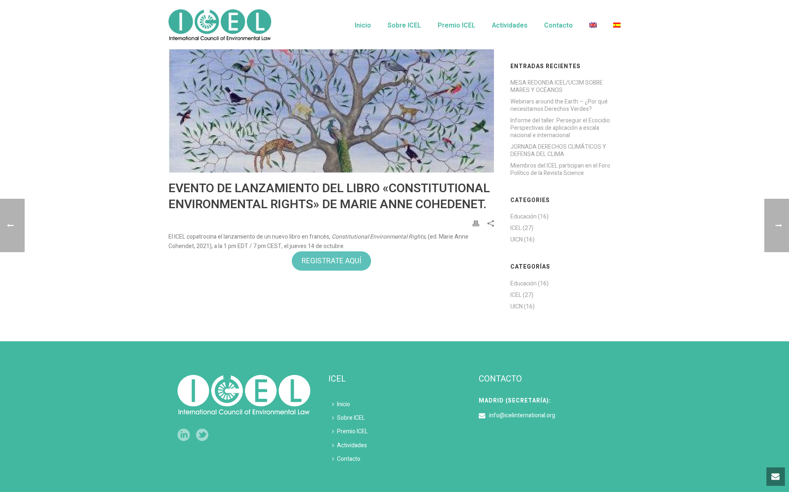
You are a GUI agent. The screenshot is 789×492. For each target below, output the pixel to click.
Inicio (363, 25)
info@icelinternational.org (522, 415)
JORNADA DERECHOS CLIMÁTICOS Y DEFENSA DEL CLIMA (558, 150)
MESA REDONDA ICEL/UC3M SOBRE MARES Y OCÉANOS (556, 86)
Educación (523, 217)
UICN (516, 240)
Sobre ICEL (404, 25)
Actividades (510, 25)
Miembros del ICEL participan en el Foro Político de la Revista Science (560, 169)
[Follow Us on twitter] (202, 435)
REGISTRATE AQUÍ (331, 261)
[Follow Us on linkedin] (184, 435)
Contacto (558, 25)
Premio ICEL (456, 25)
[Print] (476, 223)
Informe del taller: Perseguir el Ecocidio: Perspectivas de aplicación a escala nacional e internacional (560, 128)
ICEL (515, 228)
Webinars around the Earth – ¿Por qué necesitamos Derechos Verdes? (559, 105)
